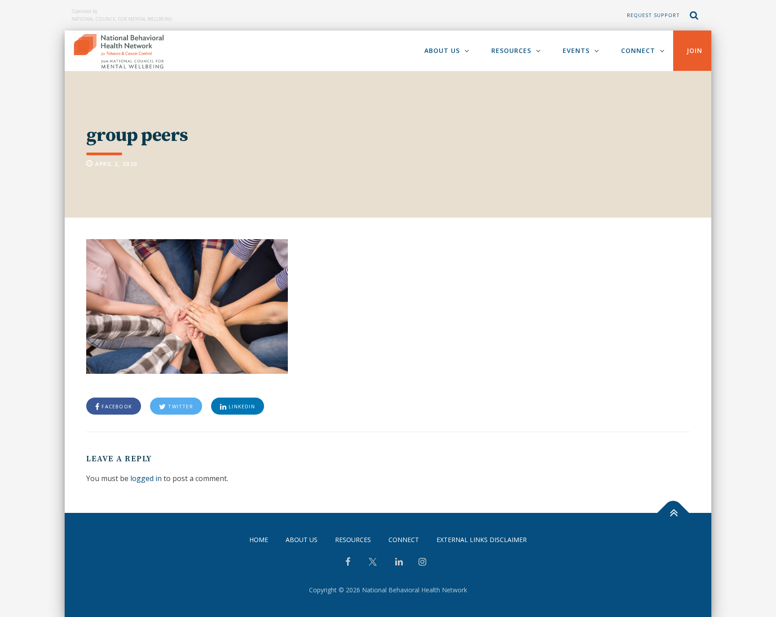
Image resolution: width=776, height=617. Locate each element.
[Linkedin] (399, 562)
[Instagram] (422, 562)
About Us (442, 50)
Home (258, 539)
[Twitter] (372, 565)
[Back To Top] (673, 513)
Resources (511, 50)
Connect (638, 50)
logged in (146, 478)
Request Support (653, 15)
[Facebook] (347, 562)
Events (576, 50)
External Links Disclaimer (481, 539)
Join (694, 50)
